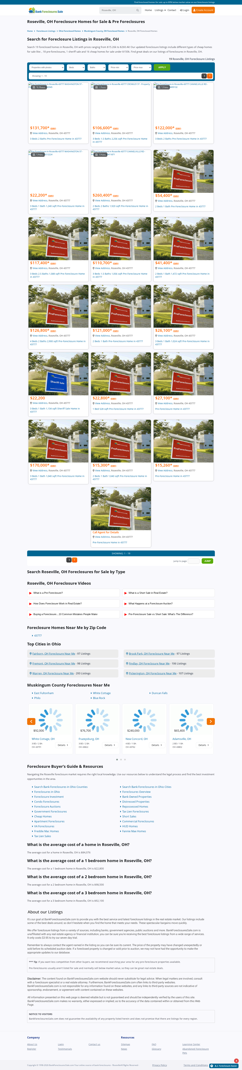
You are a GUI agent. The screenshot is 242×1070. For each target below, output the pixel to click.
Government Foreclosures (50, 811)
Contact (172, 10)
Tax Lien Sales (42, 836)
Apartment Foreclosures (49, 821)
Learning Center (191, 1044)
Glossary (156, 1048)
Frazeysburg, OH (89, 739)
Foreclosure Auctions (47, 806)
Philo (37, 698)
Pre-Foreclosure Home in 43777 (172, 408)
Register (31, 1048)
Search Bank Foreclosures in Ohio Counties (61, 787)
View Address (40, 133)
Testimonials (65, 1048)
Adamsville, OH (182, 739)
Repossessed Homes (135, 806)
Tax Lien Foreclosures (135, 811)
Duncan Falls (160, 693)
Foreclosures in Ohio (47, 792)
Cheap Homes (43, 816)
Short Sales (129, 816)
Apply (162, 67)
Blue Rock (99, 698)
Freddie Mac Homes (46, 831)
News (124, 1048)
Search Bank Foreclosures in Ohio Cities (146, 787)
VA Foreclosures (44, 826)
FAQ (154, 1044)
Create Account (204, 10)
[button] (117, 759)
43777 (38, 635)
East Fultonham (44, 693)
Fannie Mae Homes (134, 831)
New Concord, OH (137, 739)
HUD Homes (130, 826)
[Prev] (204, 76)
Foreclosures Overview (136, 792)
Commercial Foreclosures (138, 821)
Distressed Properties (135, 801)
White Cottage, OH (43, 739)
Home (148, 10)
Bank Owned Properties (137, 797)
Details (62, 745)
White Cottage (102, 693)
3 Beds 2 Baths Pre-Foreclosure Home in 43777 (55, 138)
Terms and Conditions (196, 1065)
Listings (159, 10)
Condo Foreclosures (46, 801)
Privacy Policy (159, 1065)
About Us (32, 1044)
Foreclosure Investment (49, 797)
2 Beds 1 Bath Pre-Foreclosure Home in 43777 (180, 206)
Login (185, 10)
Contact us (94, 1044)
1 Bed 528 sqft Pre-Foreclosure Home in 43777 (118, 408)
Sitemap (125, 1044)
